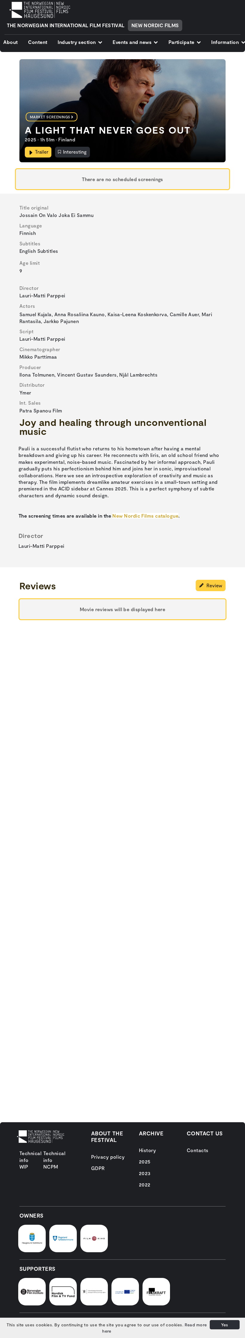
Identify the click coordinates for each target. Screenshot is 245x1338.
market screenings (50, 117)
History (147, 1150)
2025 (145, 1161)
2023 (145, 1173)
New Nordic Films (155, 25)
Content (37, 42)
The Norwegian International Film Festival (65, 25)
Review (213, 585)
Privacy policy (108, 1157)
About (10, 42)
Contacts (198, 1150)
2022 (145, 1184)
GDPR (98, 1168)
